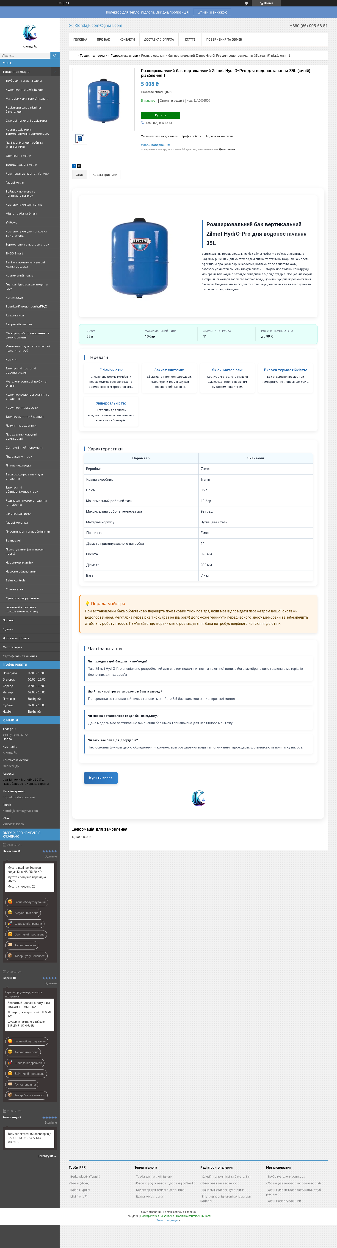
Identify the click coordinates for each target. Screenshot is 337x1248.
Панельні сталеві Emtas (219, 1183)
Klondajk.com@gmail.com (20, 811)
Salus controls (15, 580)
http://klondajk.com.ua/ (19, 797)
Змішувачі (13, 540)
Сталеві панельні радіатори (26, 120)
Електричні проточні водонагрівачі (21, 370)
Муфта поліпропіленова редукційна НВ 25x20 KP (25, 870)
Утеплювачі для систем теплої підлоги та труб (28, 348)
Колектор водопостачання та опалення (27, 396)
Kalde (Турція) (80, 1190)
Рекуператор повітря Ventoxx (27, 173)
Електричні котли (18, 156)
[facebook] (74, 166)
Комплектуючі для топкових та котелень (26, 233)
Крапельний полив (19, 275)
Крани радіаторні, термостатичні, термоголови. (27, 131)
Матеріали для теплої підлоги (27, 98)
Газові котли (15, 182)
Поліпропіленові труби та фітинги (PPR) (24, 144)
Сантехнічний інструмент (24, 447)
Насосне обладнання (21, 571)
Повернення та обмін (224, 39)
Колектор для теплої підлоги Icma (160, 1190)
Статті (190, 39)
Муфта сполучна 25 (21, 886)
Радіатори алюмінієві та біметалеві (23, 109)
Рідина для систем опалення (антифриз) (26, 502)
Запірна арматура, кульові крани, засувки (25, 264)
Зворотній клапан (19, 324)
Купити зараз (100, 778)
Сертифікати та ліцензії (20, 656)
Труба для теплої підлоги (24, 80)
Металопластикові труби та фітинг (26, 383)
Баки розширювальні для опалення (24, 476)
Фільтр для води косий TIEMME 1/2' (30, 1014)
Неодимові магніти (19, 562)
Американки (15, 315)
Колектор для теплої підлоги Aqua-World (165, 1183)
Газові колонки (17, 522)
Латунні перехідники (21, 425)
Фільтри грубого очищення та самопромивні (28, 335)
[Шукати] (55, 55)
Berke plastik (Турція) (85, 1176)
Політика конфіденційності (193, 1216)
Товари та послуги (16, 72)
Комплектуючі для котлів (24, 204)
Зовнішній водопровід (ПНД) (26, 306)
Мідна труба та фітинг (22, 213)
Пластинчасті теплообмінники (28, 531)
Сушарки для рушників (22, 598)
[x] (79, 166)
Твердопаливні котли (21, 164)
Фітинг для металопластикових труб (294, 1183)
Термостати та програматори (27, 244)
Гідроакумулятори (19, 456)
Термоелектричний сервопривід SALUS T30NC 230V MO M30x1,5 (29, 1138)
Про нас (8, 620)
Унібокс (11, 222)
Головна (80, 39)
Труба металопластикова (286, 1176)
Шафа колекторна (149, 1196)
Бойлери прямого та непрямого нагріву (20, 193)
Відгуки (8, 629)
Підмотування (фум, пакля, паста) (25, 551)
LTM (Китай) (78, 1196)
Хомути (11, 359)
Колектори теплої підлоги (24, 89)
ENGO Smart (14, 253)
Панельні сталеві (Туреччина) (223, 1190)
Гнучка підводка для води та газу (27, 286)
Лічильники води (18, 465)
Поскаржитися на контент (157, 1216)
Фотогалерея (12, 647)
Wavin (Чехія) (79, 1183)
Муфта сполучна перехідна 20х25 (27, 879)
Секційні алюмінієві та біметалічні (226, 1176)
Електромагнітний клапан (25, 416)
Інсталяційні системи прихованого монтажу (22, 609)
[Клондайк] (29, 33)
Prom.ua (190, 1212)
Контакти (127, 39)
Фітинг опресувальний (284, 1201)
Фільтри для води (18, 513)
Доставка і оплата (16, 638)
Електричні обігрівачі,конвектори (22, 489)
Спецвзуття (14, 589)
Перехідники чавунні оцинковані (21, 436)
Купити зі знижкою (212, 12)
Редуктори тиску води (22, 407)
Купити (160, 115)
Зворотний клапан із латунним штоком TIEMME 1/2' (29, 1005)
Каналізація (14, 297)
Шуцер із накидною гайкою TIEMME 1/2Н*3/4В (26, 1023)
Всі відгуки (45, 1156)
